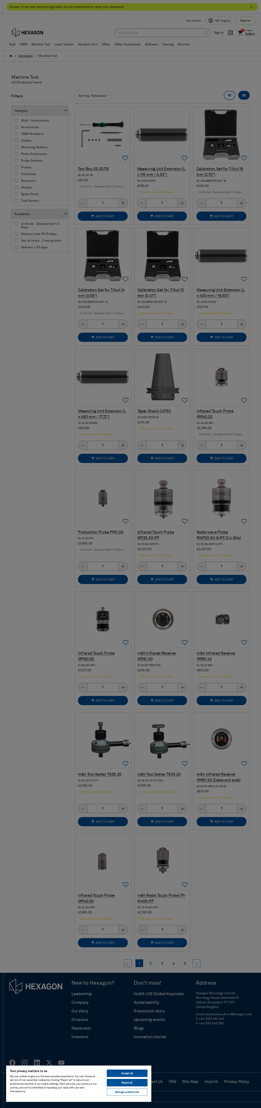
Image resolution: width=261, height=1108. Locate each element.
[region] (78, 1083)
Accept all (127, 1073)
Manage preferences (127, 1092)
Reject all (127, 1082)
